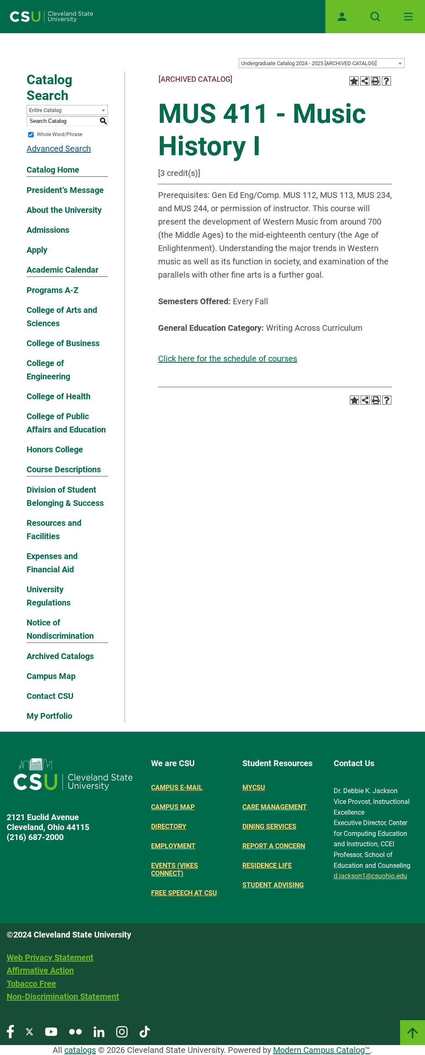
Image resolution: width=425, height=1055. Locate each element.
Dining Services (269, 826)
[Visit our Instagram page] (122, 1031)
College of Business (63, 343)
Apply (37, 250)
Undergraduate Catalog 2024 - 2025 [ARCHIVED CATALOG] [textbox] (308, 63)
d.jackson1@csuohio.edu (370, 876)
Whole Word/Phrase (59, 134)
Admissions (48, 230)
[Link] (412, 1032)
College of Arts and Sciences (62, 316)
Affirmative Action (40, 970)
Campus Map (51, 676)
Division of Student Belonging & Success (65, 496)
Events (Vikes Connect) (174, 869)
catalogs (80, 1050)
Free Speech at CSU (184, 893)
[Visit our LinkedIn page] (99, 1031)
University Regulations (49, 596)
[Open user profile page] (342, 16)
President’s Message (65, 190)
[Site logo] (51, 16)
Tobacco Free (31, 984)
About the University (64, 210)
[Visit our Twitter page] (29, 1031)
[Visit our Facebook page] (10, 1031)
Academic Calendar (62, 270)
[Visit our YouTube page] (51, 1031)
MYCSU (253, 787)
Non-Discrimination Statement (63, 996)
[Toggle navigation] (408, 16)
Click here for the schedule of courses (227, 359)
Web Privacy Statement (50, 957)
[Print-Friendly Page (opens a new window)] (375, 80)
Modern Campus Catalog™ (321, 1050)
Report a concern (273, 846)
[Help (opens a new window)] (386, 80)
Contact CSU (50, 696)
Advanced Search (59, 149)
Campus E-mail (177, 787)
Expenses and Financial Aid (52, 562)
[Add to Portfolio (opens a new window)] (354, 80)
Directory (168, 826)
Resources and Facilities (54, 529)
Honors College (55, 449)
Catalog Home (53, 170)
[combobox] (322, 63)
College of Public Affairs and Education (66, 423)
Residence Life (267, 865)
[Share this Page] (364, 80)
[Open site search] (375, 16)
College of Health (58, 396)
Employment (173, 846)
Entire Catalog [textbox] (45, 110)
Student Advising (273, 885)
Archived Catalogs (60, 656)
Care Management (274, 807)
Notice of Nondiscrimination (60, 629)
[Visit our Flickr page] (75, 1031)
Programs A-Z (52, 290)
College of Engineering (48, 369)
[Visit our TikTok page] (144, 1031)
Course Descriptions (64, 469)
